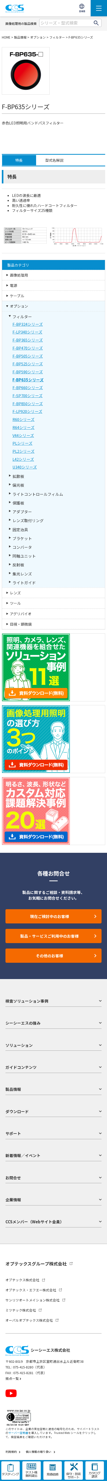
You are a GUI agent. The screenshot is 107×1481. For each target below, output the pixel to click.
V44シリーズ (23, 435)
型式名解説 (54, 160)
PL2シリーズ (23, 451)
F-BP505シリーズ (27, 356)
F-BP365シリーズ (27, 340)
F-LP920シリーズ (27, 411)
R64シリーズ (23, 427)
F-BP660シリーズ (27, 387)
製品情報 (20, 37)
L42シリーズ (23, 459)
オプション (38, 37)
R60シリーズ (23, 419)
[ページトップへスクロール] (98, 1472)
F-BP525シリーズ (27, 363)
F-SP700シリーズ (27, 395)
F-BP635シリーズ (81, 37)
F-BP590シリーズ (27, 371)
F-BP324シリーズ (27, 324)
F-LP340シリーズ (27, 332)
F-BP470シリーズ (27, 348)
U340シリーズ (24, 467)
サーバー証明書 (18, 1433)
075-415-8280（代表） (30, 1367)
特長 (19, 160)
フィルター (57, 37)
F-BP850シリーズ (27, 403)
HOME (6, 37)
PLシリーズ (22, 443)
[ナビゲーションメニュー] (99, 8)
